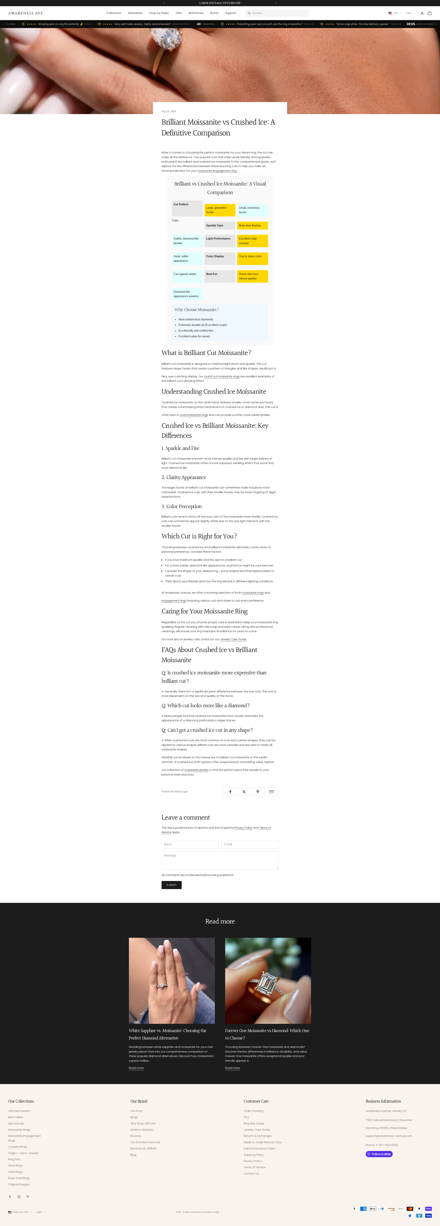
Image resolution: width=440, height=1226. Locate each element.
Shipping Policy (254, 1155)
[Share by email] (271, 791)
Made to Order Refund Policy (263, 1142)
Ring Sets (14, 1159)
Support (230, 13)
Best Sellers (15, 1117)
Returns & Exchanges (258, 1136)
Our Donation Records (145, 1142)
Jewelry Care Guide (233, 639)
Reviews (135, 1136)
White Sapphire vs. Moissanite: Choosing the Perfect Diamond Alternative (167, 1034)
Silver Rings (15, 1165)
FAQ (246, 1117)
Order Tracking (253, 1111)
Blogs (134, 1117)
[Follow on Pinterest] (28, 1196)
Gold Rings (15, 1172)
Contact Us (251, 1174)
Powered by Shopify (212, 1212)
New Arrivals (16, 1124)
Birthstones (196, 13)
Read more (136, 1068)
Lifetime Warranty (142, 1130)
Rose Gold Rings (19, 1178)
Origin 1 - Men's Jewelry (23, 1153)
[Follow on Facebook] (10, 1196)
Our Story (136, 1111)
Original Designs (19, 1184)
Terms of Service (255, 1167)
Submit (172, 885)
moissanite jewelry (196, 770)
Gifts (179, 13)
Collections (113, 13)
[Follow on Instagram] (19, 1196)
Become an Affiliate (143, 1148)
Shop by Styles (159, 13)
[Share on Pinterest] (258, 791)
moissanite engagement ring (217, 171)
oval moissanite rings (194, 415)
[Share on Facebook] (230, 791)
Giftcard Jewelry (19, 1111)
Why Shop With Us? (143, 1124)
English (408, 13)
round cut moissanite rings (222, 376)
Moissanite (135, 13)
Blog (133, 1155)
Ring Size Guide (254, 1124)
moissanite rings (253, 593)
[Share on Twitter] (244, 791)
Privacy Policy (243, 828)
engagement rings (174, 601)
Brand (214, 13)
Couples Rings (17, 1147)
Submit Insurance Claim (259, 1148)
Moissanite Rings (19, 1130)
